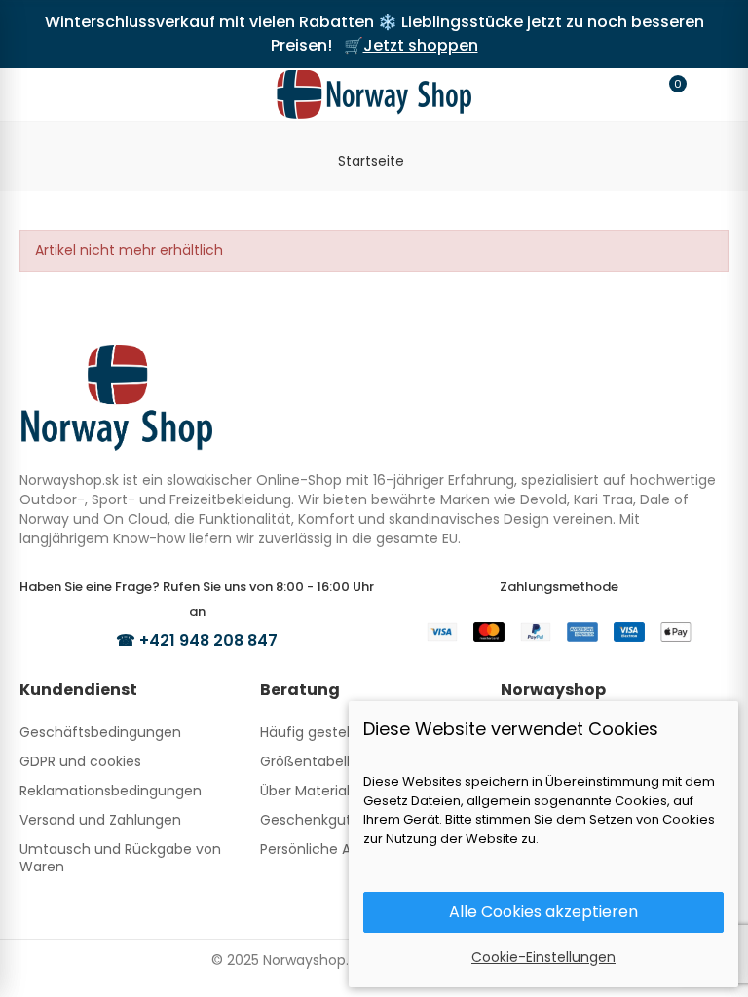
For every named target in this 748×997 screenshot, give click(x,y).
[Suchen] (80, 93)
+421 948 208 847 (208, 640)
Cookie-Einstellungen (543, 957)
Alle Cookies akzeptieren (543, 912)
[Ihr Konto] (705, 94)
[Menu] (42, 94)
